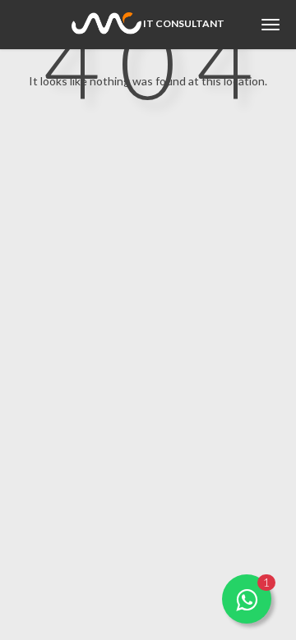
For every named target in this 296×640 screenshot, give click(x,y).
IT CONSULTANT (182, 23)
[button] (246, 599)
